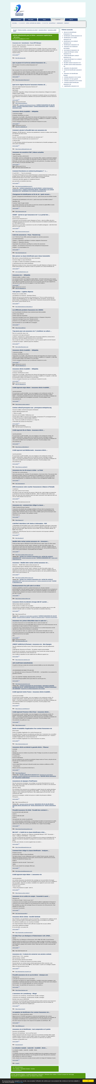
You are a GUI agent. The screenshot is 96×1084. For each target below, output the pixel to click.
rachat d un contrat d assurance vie (30, 556)
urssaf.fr (17, 1063)
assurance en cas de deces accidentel (29, 616)
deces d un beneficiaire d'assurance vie (70, 33)
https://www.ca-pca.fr (20, 725)
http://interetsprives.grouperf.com (23, 971)
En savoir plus (19, 1082)
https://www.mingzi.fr (20, 1009)
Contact (66, 23)
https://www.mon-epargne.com (22, 659)
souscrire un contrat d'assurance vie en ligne (33, 688)
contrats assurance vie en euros (72, 77)
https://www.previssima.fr (21, 103)
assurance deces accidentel (23, 617)
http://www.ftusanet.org (20, 252)
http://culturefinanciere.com (21, 346)
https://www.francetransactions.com (23, 829)
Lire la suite (15, 54)
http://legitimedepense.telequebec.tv (24, 306)
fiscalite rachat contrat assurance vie (72, 65)
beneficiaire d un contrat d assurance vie (34, 191)
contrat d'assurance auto (41, 106)
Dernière (33, 1068)
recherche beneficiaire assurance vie (73, 70)
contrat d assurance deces (25, 106)
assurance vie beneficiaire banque (71, 74)
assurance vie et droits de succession (71, 47)
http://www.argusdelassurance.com (23, 871)
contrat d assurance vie (44, 558)
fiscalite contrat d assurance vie (72, 62)
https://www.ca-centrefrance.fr (22, 708)
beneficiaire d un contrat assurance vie (70, 38)
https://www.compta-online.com (22, 598)
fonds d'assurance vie (37, 805)
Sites (27, 23)
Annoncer (60, 23)
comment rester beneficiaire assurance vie (71, 83)
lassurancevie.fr (19, 1044)
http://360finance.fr (19, 1026)
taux (44, 19)
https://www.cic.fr (19, 520)
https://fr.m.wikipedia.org (21, 126)
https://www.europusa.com (21, 744)
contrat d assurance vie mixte (29, 558)
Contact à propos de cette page (65, 1074)
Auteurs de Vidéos (35, 23)
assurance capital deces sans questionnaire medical (29, 776)
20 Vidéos (21, 38)
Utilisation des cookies (50, 1074)
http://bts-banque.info (20, 58)
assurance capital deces (22, 777)
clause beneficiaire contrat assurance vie (71, 52)
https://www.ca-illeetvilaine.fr (22, 447)
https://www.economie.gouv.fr (22, 231)
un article (52, 23)
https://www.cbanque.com (21, 990)
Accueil (14, 23)
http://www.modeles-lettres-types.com (24, 554)
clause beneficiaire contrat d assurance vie (71, 56)
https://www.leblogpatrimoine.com (23, 847)
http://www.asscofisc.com (21, 641)
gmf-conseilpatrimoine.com (21, 271)
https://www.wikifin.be (20, 327)
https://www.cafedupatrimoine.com (23, 149)
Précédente (23, 1068)
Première (18, 1068)
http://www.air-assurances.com (22, 684)
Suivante (28, 1068)
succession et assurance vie (71, 50)
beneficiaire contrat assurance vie (73, 35)
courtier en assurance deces (38, 617)
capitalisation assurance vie (71, 86)
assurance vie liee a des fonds (27, 804)
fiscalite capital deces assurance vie (29, 774)
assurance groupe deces (51, 617)
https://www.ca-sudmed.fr (21, 467)
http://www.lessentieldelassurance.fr (23, 186)
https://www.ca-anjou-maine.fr (22, 404)
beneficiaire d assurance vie (71, 44)
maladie (30, 19)
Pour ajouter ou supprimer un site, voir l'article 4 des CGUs (26, 1075)
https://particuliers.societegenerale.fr (24, 932)
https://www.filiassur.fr (20, 773)
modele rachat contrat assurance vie (29, 581)
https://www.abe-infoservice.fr (22, 79)
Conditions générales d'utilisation (35, 1074)
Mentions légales (20, 1074)
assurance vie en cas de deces (44, 804)
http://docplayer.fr (19, 538)
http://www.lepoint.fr (20, 483)
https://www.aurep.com (20, 211)
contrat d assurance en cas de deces (31, 188)
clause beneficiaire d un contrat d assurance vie (73, 60)
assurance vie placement (70, 68)
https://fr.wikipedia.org (20, 288)
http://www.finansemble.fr (21, 913)
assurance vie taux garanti (71, 79)
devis (71, 19)
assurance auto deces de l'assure (28, 105)
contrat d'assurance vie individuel (34, 687)
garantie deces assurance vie (21, 805)
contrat (57, 19)
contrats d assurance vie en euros (73, 80)
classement (17, 19)
